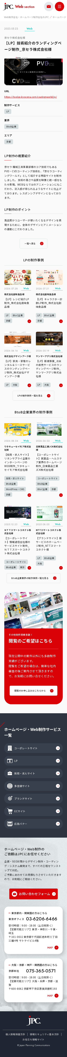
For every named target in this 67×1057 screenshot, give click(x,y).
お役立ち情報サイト (33, 1039)
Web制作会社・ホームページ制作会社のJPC (26, 17)
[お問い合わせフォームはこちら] (48, 6)
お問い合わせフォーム (34, 893)
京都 (8, 141)
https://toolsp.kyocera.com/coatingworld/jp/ (30, 96)
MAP (50, 947)
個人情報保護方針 (15, 1034)
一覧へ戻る (30, 243)
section (24, 6)
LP (7, 111)
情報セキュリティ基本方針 (44, 1034)
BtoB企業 (11, 126)
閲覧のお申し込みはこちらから (30, 690)
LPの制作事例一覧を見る (30, 395)
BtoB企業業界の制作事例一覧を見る (30, 578)
